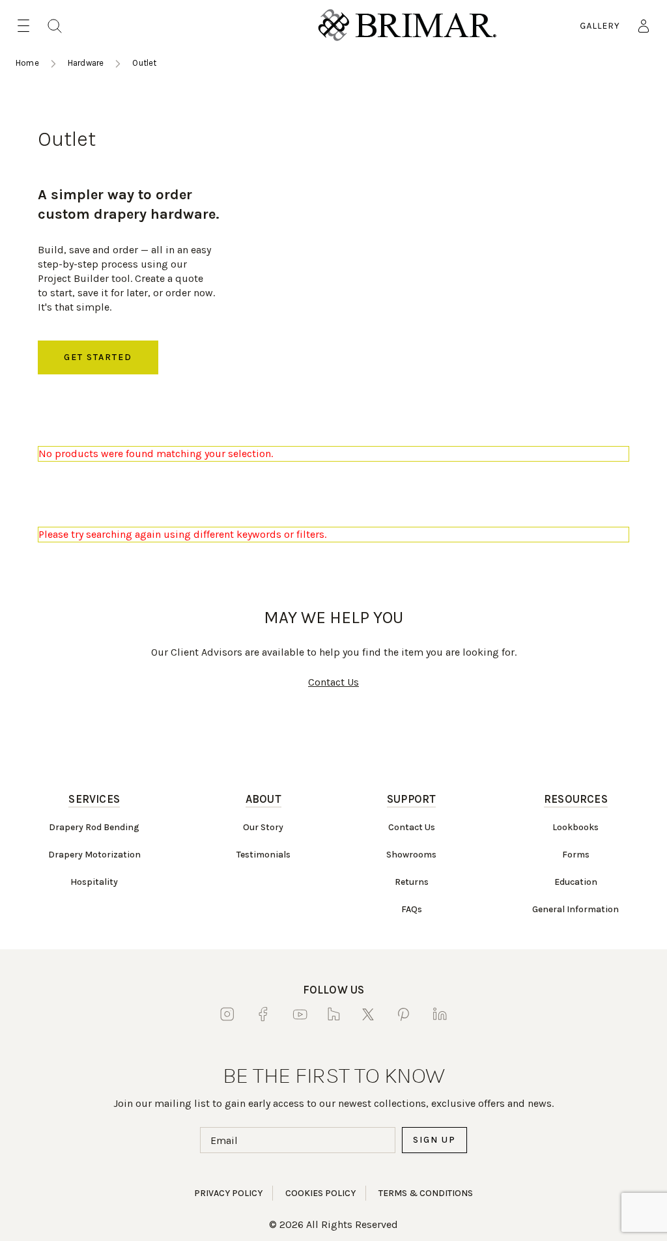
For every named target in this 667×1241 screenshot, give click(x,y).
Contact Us (333, 682)
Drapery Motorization (94, 854)
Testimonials (263, 854)
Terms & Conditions (425, 1193)
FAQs (411, 909)
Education (575, 881)
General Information (575, 909)
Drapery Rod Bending (94, 827)
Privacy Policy (228, 1193)
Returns (412, 881)
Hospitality (94, 881)
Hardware (86, 63)
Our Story (263, 827)
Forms (575, 854)
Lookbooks (575, 827)
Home (27, 63)
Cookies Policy (320, 1193)
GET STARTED (98, 357)
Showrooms (411, 854)
